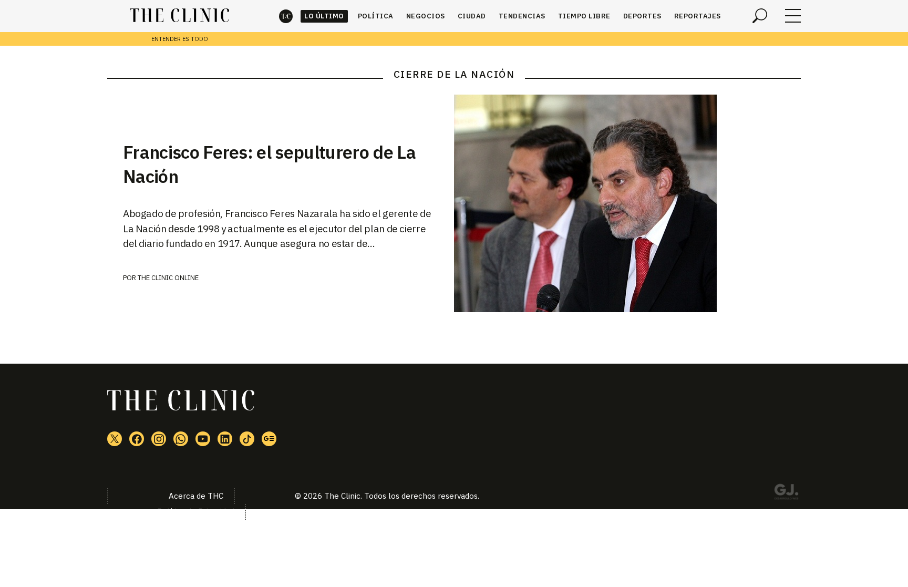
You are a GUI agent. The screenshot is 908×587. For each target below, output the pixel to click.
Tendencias (522, 16)
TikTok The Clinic (247, 438)
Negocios (425, 16)
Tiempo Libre (584, 16)
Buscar (759, 15)
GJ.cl (786, 493)
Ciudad (472, 16)
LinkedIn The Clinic (225, 438)
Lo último (324, 16)
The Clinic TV (202, 438)
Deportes (642, 16)
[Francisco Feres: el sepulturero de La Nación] (627, 203)
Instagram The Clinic (158, 438)
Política (376, 16)
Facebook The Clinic (136, 438)
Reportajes (697, 16)
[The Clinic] (179, 16)
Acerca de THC (196, 496)
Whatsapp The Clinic (180, 438)
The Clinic (286, 16)
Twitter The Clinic (114, 438)
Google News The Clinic (269, 438)
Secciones (793, 16)
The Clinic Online (168, 277)
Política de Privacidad (195, 512)
